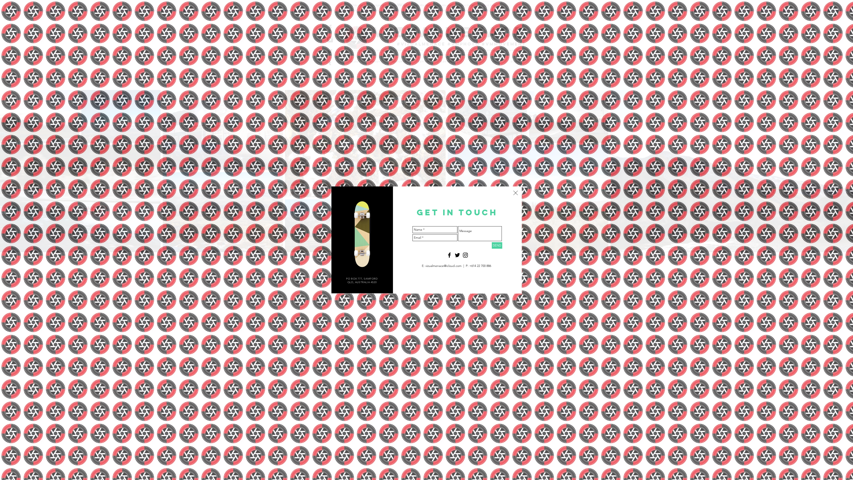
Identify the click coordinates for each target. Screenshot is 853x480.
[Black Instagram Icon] (465, 255)
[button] (515, 193)
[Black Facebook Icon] (449, 255)
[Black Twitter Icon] (457, 255)
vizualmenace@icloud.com (443, 266)
